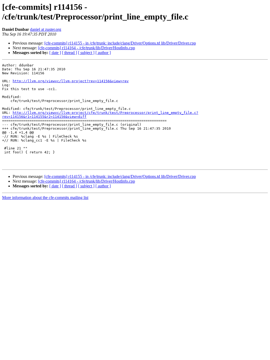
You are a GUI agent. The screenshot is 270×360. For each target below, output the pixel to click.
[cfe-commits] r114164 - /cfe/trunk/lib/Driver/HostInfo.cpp (86, 48)
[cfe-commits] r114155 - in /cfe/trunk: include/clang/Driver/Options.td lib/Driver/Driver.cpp (120, 43)
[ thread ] (69, 52)
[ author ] (103, 52)
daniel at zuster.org (45, 29)
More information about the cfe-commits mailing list (45, 197)
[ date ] (55, 52)
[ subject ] (86, 52)
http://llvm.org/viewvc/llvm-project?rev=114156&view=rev (71, 81)
